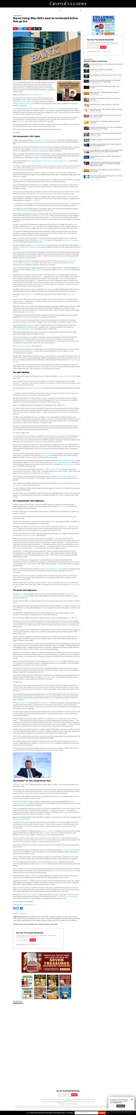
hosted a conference (48, 831)
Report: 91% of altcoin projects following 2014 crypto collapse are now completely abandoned (106, 176)
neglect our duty (45, 455)
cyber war (19, 918)
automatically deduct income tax (53, 569)
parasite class (21, 121)
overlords (44, 920)
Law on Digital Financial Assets (67, 460)
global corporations (37, 270)
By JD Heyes (98, 83)
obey (33, 920)
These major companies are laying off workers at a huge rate (105, 139)
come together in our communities (66, 896)
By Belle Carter (99, 178)
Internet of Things (20, 548)
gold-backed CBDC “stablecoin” (65, 476)
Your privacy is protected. (21, 944)
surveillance (62, 920)
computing (52, 916)
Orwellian (38, 920)
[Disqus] (47, 1025)
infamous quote (20, 784)
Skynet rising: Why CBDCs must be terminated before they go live (106, 64)
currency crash (67, 916)
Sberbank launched (69, 464)
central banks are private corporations (44, 140)
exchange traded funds (28, 263)
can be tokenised (30, 312)
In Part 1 (15, 82)
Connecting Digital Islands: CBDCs (24, 329)
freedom (48, 918)
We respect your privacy (60, 1101)
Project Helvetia (30, 325)
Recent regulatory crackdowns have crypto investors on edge (105, 75)
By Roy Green (98, 112)
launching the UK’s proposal (65, 376)
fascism (38, 918)
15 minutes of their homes (68, 850)
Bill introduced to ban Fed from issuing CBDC (101, 69)
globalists (58, 918)
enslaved (32, 918)
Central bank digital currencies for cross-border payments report (49, 161)
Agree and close (120, 1106)
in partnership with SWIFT (38, 245)
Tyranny (69, 920)
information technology (68, 918)
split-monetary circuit (53, 108)
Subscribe (102, 1113)
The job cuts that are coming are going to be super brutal (104, 104)
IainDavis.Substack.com (35, 95)
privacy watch (52, 920)
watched (74, 920)
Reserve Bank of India (44, 703)
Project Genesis (29, 294)
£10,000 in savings (54, 661)
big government (26, 916)
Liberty (78, 918)
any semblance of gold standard (51, 469)
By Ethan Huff (98, 101)
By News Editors (99, 65)
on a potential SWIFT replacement (27, 247)
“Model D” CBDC (45, 677)
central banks (44, 916)
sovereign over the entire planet (39, 149)
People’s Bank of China (22, 703)
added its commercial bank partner (61, 462)
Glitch (53, 918)
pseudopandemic (25, 108)
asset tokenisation (64, 270)
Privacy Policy (68, 1109)
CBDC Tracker (19, 180)
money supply (17, 920)
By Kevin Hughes (99, 172)
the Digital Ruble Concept (34, 388)
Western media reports (42, 215)
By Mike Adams (99, 130)
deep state (26, 918)
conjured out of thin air (25, 103)
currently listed (53, 217)
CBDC (38, 916)
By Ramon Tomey (99, 95)
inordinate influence (47, 453)
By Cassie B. (98, 76)
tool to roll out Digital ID (22, 819)
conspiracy (59, 916)
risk (57, 920)
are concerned (35, 200)
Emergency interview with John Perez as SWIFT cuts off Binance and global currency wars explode (106, 128)
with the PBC (31, 226)
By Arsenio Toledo (99, 153)
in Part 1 (20, 594)
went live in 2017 (41, 240)
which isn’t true (62, 506)
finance (43, 918)
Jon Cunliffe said (72, 618)
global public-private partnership (23, 101)
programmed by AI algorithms (45, 743)
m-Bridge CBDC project (22, 210)
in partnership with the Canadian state (63, 870)
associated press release (23, 346)
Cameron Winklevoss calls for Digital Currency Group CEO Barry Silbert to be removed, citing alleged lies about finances (106, 151)
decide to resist (27, 894)
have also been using (69, 240)
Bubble (34, 916)
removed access (43, 864)
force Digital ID (46, 833)
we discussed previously (38, 156)
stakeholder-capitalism (29, 535)
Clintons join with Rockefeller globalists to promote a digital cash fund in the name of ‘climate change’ (105, 81)
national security (26, 920)
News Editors (25, 25)
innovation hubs (70, 197)
